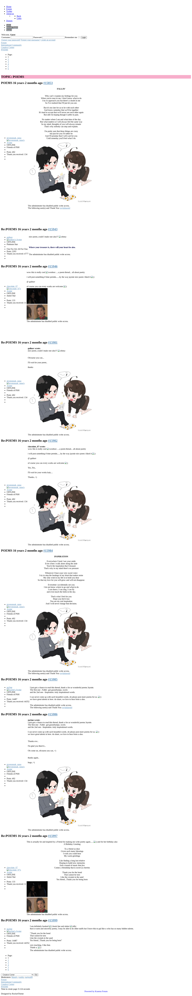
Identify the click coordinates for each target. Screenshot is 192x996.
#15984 (48, 550)
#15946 (52, 266)
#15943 (52, 229)
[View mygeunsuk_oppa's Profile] (16, 142)
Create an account (48, 40)
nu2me (9, 687)
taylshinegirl (65, 208)
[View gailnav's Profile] (14, 239)
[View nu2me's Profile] (14, 690)
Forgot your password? (11, 40)
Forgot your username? (30, 40)
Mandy (14, 977)
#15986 (52, 714)
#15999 (52, 920)
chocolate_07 (12, 286)
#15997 (52, 836)
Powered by (89, 991)
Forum (4, 43)
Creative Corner (7, 47)
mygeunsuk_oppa (14, 138)
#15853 (48, 83)
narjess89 (29, 977)
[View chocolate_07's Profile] (16, 291)
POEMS (4, 50)
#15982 (52, 440)
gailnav (10, 237)
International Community (11, 45)
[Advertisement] (96, 217)
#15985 (52, 679)
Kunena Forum (101, 991)
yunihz (21, 977)
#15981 (52, 342)
